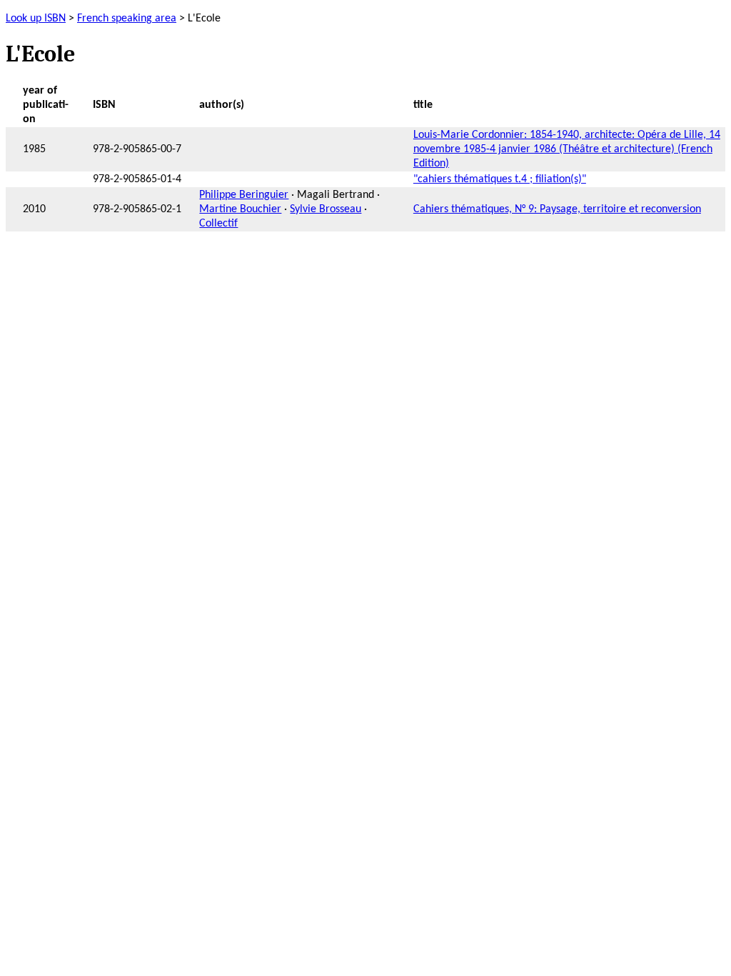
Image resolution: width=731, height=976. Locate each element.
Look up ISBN (36, 18)
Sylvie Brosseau (325, 209)
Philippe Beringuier (243, 195)
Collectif (218, 223)
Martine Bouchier (240, 209)
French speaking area (126, 18)
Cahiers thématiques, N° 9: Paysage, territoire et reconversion (557, 209)
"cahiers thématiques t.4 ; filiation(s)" (499, 179)
